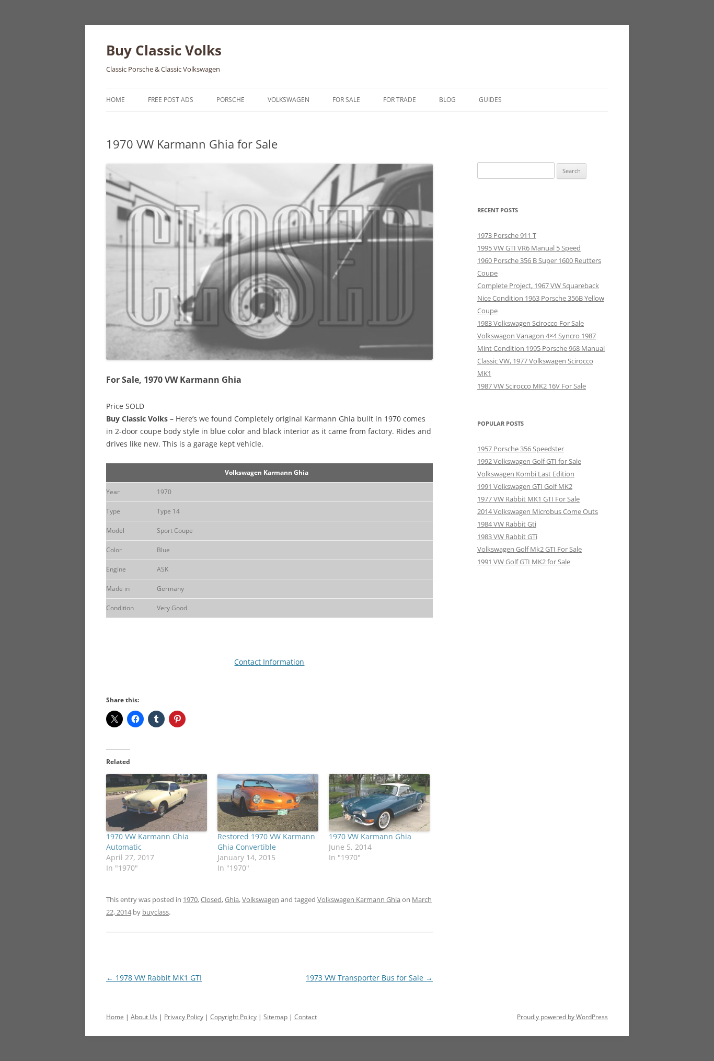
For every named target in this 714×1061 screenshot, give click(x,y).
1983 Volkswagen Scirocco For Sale (530, 323)
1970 (190, 899)
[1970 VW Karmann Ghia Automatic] (156, 802)
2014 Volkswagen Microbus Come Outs (537, 511)
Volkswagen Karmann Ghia (358, 899)
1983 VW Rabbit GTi (507, 536)
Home (115, 99)
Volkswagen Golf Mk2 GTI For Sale (529, 549)
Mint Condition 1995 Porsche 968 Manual (541, 348)
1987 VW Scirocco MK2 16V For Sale (531, 386)
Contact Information (269, 662)
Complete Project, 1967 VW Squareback (538, 285)
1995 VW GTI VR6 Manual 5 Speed (529, 248)
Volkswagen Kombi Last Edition (525, 473)
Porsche (230, 99)
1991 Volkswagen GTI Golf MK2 (524, 486)
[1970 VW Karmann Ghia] (379, 802)
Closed (211, 899)
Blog (447, 99)
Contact (305, 1016)
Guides (490, 99)
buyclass (155, 912)
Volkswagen (288, 99)
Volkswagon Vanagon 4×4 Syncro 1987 (536, 335)
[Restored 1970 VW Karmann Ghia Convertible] (267, 802)
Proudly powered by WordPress (562, 1016)
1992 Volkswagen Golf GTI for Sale (529, 461)
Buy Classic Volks (164, 50)
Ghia (232, 899)
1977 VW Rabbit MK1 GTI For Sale (528, 499)
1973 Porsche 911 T (506, 235)
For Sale (346, 99)
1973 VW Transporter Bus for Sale (369, 978)
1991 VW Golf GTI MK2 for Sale (523, 561)
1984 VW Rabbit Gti (506, 524)
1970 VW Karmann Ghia (370, 836)
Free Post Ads (170, 99)
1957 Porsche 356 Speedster (520, 448)
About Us (144, 1016)
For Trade (399, 99)
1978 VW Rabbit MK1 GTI (154, 978)
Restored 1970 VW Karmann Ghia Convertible (266, 841)
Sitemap (275, 1016)
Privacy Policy (183, 1016)
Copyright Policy (233, 1016)
